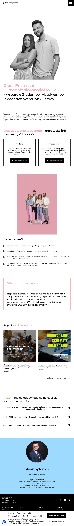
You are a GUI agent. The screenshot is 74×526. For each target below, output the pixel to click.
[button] (3, 522)
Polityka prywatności (31, 524)
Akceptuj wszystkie (56, 515)
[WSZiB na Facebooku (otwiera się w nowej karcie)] (61, 500)
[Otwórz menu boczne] (71, 3)
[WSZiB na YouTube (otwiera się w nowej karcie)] (65, 500)
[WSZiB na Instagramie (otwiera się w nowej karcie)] (69, 500)
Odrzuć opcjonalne (56, 521)
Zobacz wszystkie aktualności (59, 378)
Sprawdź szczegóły (19, 160)
